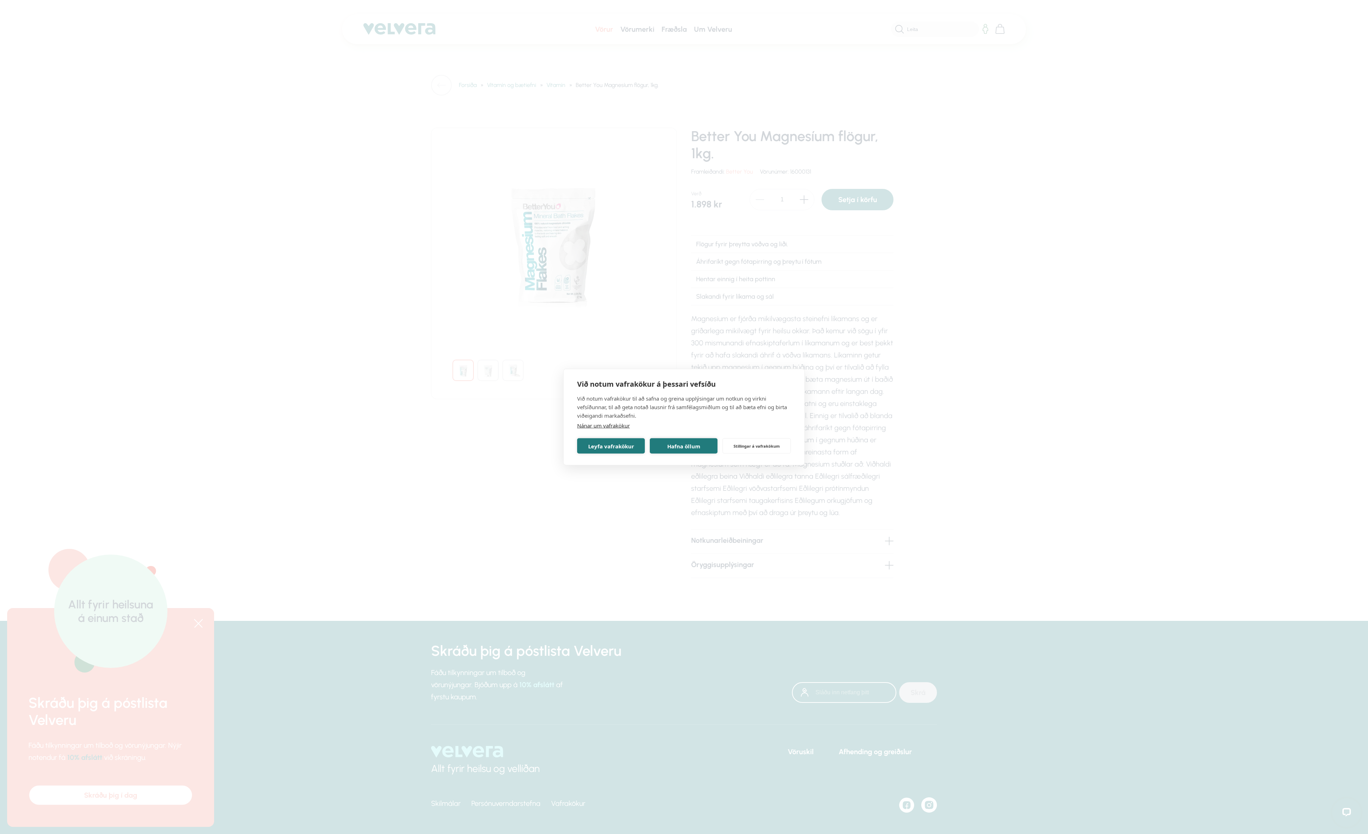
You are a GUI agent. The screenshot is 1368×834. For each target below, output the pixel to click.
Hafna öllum (683, 445)
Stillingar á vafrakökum (757, 445)
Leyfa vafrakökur (611, 445)
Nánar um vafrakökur (603, 425)
